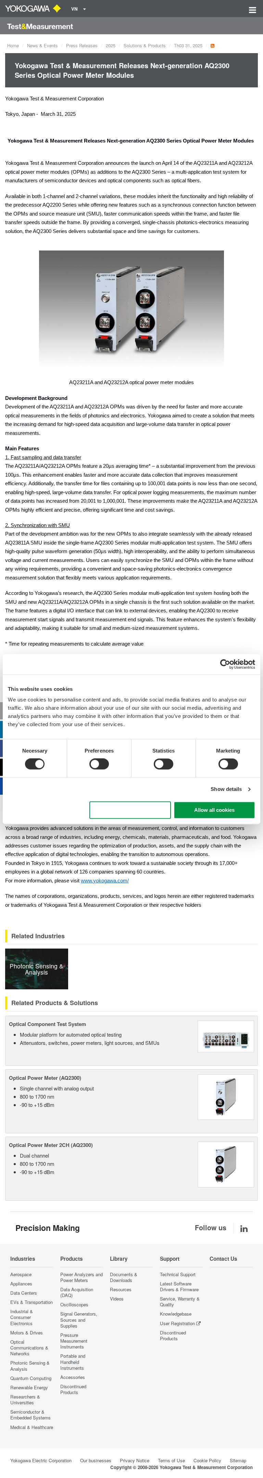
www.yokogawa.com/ (105, 880)
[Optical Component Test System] (225, 1035)
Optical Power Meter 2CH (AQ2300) (51, 1145)
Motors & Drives (26, 1332)
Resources (121, 1289)
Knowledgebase (175, 1313)
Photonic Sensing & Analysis (30, 1365)
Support (169, 1258)
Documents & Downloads (123, 1277)
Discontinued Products (73, 1389)
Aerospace (21, 1274)
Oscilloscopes (74, 1304)
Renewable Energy (29, 1387)
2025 (110, 45)
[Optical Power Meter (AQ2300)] (225, 1096)
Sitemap (238, 1460)
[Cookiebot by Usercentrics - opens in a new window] (225, 664)
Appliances (21, 1283)
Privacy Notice (134, 1460)
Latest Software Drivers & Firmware (179, 1286)
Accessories (72, 1377)
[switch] (99, 764)
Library (119, 1258)
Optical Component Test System (47, 1024)
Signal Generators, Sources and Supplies (78, 1319)
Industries (22, 1258)
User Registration (177, 1323)
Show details (226, 789)
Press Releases (82, 45)
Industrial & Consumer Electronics (21, 1317)
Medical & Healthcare (31, 1427)
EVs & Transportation (31, 1302)
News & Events (42, 45)
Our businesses (95, 1460)
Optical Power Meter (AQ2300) (45, 1078)
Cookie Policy (207, 1460)
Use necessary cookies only (130, 810)
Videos (117, 1298)
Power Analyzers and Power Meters (81, 1277)
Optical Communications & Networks (29, 1348)
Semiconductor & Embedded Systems (30, 1414)
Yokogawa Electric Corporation (41, 1460)
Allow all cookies (214, 810)
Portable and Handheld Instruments (72, 1362)
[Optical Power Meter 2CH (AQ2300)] (225, 1163)
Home (13, 45)
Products (71, 1258)
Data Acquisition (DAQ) (76, 1292)
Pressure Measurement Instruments (73, 1341)
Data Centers (23, 1293)
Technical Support (178, 1274)
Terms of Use (171, 1460)
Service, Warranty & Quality (180, 1301)
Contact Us (223, 1258)
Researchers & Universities (25, 1399)
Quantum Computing (30, 1378)
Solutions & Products (145, 45)
